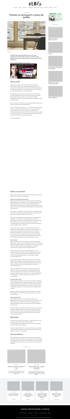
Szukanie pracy (26, 12)
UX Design (15, 7)
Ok (52, 417)
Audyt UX (50, 53)
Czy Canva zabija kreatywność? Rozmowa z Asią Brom (28, 395)
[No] (68, 417)
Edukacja (50, 7)
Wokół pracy (30, 7)
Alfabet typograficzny (52, 97)
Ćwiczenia (55, 7)
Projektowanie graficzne (38, 7)
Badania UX (25, 7)
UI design (20, 7)
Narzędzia (45, 7)
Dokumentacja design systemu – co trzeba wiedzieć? (56, 395)
